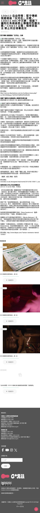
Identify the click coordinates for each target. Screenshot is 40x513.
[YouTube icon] (19, 506)
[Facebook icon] (17, 506)
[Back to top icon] (36, 509)
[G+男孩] (20, 2)
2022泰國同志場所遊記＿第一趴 (8, 356)
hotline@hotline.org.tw (12, 426)
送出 (5, 466)
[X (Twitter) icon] (23, 506)
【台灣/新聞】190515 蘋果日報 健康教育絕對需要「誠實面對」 (17, 385)
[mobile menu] (2, 2)
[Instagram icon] (21, 506)
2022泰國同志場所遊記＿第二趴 (8, 315)
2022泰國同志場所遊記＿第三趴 (8, 274)
